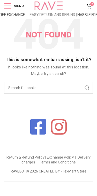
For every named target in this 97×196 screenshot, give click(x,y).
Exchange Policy (60, 157)
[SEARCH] (87, 88)
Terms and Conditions (57, 162)
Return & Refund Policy (25, 157)
